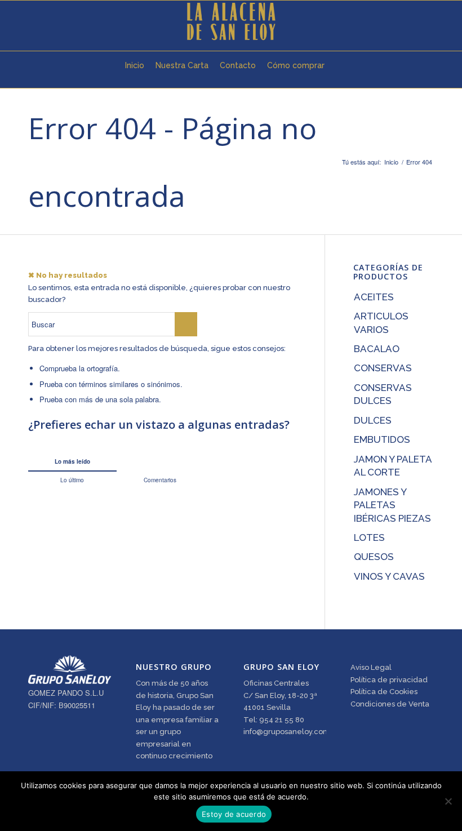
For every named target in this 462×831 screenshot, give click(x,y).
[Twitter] (31, 21)
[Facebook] (48, 21)
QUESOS (374, 556)
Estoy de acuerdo (234, 814)
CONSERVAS (383, 368)
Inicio (391, 162)
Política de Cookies (383, 691)
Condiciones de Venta (389, 704)
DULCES (373, 420)
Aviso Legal (371, 667)
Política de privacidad (389, 680)
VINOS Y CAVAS (389, 576)
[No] (448, 801)
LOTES (369, 537)
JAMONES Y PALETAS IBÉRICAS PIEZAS (392, 505)
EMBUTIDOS (382, 439)
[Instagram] (65, 21)
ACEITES (374, 297)
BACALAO (376, 348)
